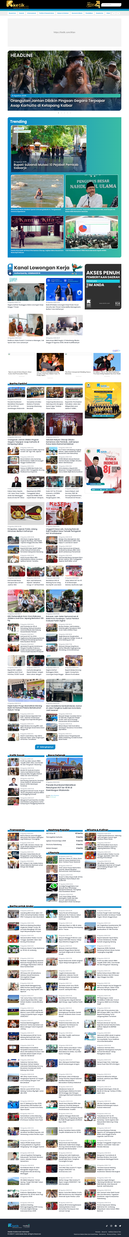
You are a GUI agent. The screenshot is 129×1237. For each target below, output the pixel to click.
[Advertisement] (7, 45)
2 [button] (61, 113)
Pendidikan (89, 13)
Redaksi (97, 1232)
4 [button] (68, 113)
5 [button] (71, 113)
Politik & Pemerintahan (46, 13)
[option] (64, 81)
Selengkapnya (46, 747)
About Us (104, 1232)
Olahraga (109, 13)
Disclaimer (102, 1234)
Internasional (31, 13)
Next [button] (119, 81)
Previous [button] (10, 81)
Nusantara (12, 13)
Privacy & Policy (111, 1234)
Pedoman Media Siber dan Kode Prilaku (86, 1234)
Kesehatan (99, 13)
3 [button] (64, 113)
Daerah (21, 13)
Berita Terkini (18, 383)
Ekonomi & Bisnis (77, 13)
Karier (119, 1234)
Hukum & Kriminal (63, 13)
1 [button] (58, 113)
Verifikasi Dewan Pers (114, 1232)
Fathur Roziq (19, 128)
